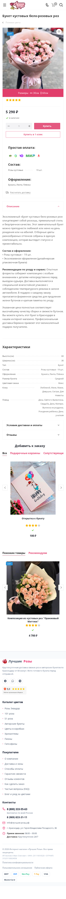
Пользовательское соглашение (17, 867)
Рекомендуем (38, 553)
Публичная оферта (43, 867)
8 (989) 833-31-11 (17, 817)
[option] (33, 500)
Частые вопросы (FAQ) (17, 788)
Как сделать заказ (14, 783)
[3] (13, 100)
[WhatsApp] (13, 681)
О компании (11, 758)
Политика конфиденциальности (17, 862)
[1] (7, 100)
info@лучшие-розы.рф (18, 822)
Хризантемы (11, 733)
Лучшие (20, 661)
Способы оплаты (14, 768)
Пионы (8, 738)
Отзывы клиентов (14, 778)
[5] (19, 100)
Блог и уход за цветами (17, 794)
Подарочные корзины (25, 453)
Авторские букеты (15, 723)
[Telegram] (5, 681)
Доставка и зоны (14, 763)
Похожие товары (13, 553)
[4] (16, 100)
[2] (10, 100)
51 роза (9, 718)
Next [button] (61, 487)
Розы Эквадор (12, 708)
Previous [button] (5, 487)
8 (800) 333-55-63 (17, 809)
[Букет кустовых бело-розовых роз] (33, 58)
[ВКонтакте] (20, 681)
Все (4, 453)
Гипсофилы (11, 743)
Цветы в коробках (14, 728)
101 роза (9, 713)
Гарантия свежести (15, 773)
